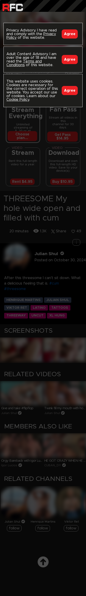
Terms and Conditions (24, 63)
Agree (69, 34)
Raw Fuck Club (12, 7)
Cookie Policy (17, 99)
